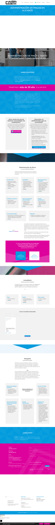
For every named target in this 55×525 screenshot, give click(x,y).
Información (12, 42)
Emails (9, 454)
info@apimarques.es (16, 458)
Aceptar (41, 523)
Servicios (31, 2)
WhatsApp (10, 451)
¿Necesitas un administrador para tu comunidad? (51, 263)
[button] (27, 520)
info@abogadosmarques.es (17, 459)
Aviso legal (38, 498)
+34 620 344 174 (12, 452)
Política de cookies (39, 500)
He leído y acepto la (36, 462)
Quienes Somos (26, 2)
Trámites (43, 2)
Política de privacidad (38, 462)
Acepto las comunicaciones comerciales (35, 464)
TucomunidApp (38, 2)
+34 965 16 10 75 (12, 448)
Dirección (10, 462)
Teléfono (10, 447)
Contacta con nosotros (39, 147)
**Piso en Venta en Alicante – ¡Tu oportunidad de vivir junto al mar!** (10, 329)
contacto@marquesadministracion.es (14, 457)
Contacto (47, 2)
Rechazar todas (47, 523)
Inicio (22, 2)
